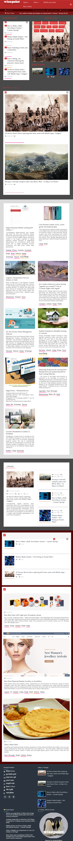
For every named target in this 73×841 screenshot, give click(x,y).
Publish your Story (50, 2)
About (36, 2)
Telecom (17, 257)
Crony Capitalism (15, 491)
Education (9, 351)
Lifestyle (46, 23)
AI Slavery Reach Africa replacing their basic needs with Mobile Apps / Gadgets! (17, 62)
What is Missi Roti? (11, 744)
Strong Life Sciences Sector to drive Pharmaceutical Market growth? (41, 13)
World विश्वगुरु (38, 30)
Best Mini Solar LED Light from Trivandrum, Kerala (22, 615)
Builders (8, 451)
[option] (41, 13)
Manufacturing (43, 394)
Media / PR (9, 404)
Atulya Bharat (41, 54)
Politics (59, 23)
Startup (36, 26)
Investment (28, 250)
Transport (51, 26)
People (52, 23)
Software (18, 253)
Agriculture (42, 391)
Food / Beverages (52, 391)
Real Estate (20, 451)
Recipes (29, 755)
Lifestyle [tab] (10, 466)
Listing (41, 244)
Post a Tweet (27, 6)
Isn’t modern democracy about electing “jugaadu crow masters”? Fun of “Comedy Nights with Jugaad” (52, 286)
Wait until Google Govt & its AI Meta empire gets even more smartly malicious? (20, 815)
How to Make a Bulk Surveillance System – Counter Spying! (26, 188)
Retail (13, 253)
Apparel (7, 692)
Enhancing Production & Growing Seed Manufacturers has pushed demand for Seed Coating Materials (52, 372)
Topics (25, 2)
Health (18, 755)
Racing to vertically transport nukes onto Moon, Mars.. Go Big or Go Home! (17, 72)
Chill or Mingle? (11, 830)
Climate (6, 625)
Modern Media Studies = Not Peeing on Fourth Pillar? (34, 542)
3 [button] (51, 76)
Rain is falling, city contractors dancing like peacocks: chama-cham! (15, 51)
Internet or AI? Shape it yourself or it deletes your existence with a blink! (20, 821)
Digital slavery (10, 825)
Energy (12, 625)
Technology (44, 26)
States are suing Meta (13, 813)
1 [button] (48, 76)
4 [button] (53, 76)
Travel (58, 26)
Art (11, 692)
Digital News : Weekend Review (17, 390)
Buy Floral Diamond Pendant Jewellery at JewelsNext (23, 681)
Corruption (42, 304)
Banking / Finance (11, 250)
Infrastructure (38, 23)
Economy (21, 250)
